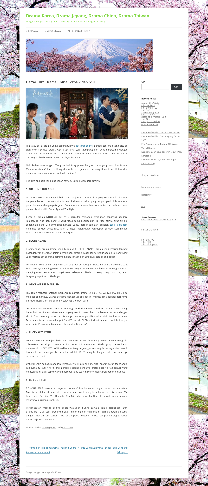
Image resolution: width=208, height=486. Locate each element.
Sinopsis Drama (53, 31)
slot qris (145, 110)
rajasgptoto (147, 194)
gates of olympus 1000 (153, 116)
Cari (143, 81)
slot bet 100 (147, 239)
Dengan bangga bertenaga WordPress (43, 472)
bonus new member (151, 186)
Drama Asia (32, 31)
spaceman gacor (150, 112)
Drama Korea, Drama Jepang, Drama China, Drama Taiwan (87, 16)
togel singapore (119, 224)
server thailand (149, 229)
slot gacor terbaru (150, 175)
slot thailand (148, 114)
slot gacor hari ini (150, 121)
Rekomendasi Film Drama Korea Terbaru (160, 132)
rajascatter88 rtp (150, 103)
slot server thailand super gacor (158, 219)
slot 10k (145, 119)
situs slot (146, 241)
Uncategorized (49, 427)
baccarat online (84, 145)
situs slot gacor (149, 244)
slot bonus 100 (149, 107)
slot (143, 206)
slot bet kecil (148, 105)
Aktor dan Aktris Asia (79, 31)
